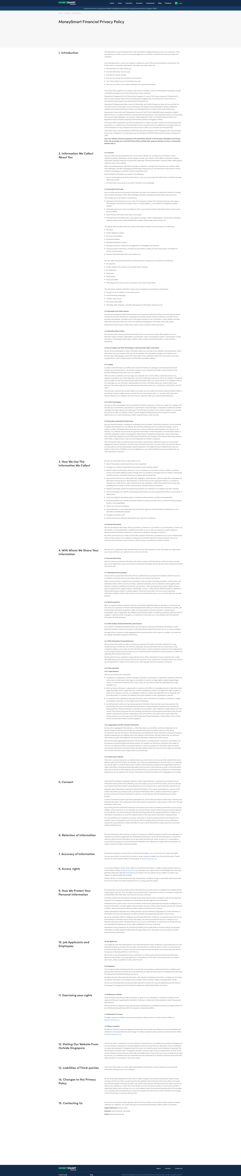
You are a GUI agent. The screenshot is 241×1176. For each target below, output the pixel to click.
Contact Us (178, 1168)
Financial (67, 13)
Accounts (139, 3)
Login (180, 3)
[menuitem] (112, 3)
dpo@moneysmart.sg (149, 859)
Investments (150, 3)
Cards (112, 3)
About (158, 1168)
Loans (120, 3)
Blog (159, 3)
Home (60, 13)
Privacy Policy (77, 13)
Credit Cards (63, 1175)
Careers (167, 1168)
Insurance (129, 3)
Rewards (168, 3)
